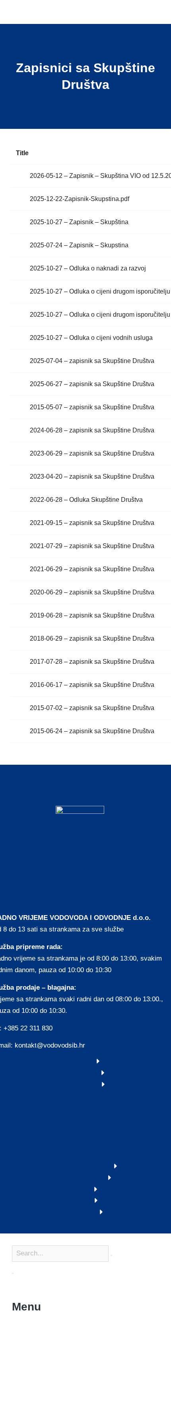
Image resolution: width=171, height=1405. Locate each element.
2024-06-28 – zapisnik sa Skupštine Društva (92, 430)
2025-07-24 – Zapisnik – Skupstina (79, 245)
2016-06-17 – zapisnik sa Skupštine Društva (92, 684)
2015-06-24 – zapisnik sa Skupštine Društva (92, 731)
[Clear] (111, 1255)
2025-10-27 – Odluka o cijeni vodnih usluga (91, 337)
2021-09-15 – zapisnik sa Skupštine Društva (92, 522)
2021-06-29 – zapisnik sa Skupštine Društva (92, 569)
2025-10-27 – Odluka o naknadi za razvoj (88, 268)
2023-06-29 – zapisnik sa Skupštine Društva (92, 453)
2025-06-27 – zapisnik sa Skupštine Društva (92, 384)
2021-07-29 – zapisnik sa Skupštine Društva (92, 546)
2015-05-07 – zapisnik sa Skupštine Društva (92, 407)
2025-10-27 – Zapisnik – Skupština (79, 222)
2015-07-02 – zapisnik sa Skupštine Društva (92, 707)
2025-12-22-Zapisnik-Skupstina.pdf (79, 198)
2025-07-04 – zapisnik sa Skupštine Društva (92, 360)
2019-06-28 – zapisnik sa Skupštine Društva (92, 615)
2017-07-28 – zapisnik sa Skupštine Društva (92, 661)
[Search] (13, 1273)
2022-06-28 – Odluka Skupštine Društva (86, 499)
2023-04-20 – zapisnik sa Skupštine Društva (92, 476)
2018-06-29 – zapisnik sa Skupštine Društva (92, 638)
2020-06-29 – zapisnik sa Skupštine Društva (92, 592)
